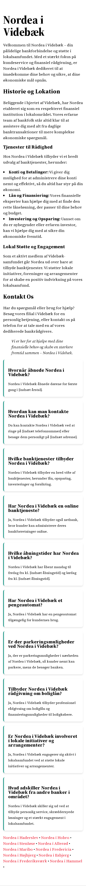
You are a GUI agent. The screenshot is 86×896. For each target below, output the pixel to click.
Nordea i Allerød (53, 843)
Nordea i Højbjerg (19, 855)
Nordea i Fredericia (53, 849)
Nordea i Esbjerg (54, 855)
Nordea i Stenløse (19, 843)
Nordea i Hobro (55, 837)
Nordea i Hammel (66, 861)
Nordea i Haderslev (20, 837)
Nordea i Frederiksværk (25, 861)
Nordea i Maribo (18, 849)
